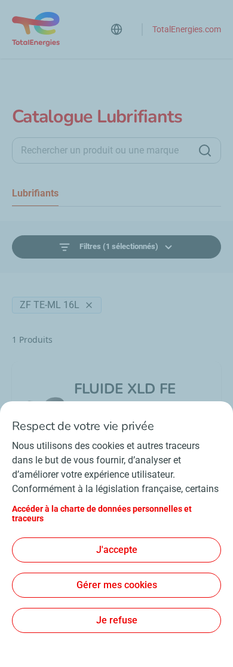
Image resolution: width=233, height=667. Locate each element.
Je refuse (116, 620)
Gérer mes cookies (116, 585)
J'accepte (116, 549)
